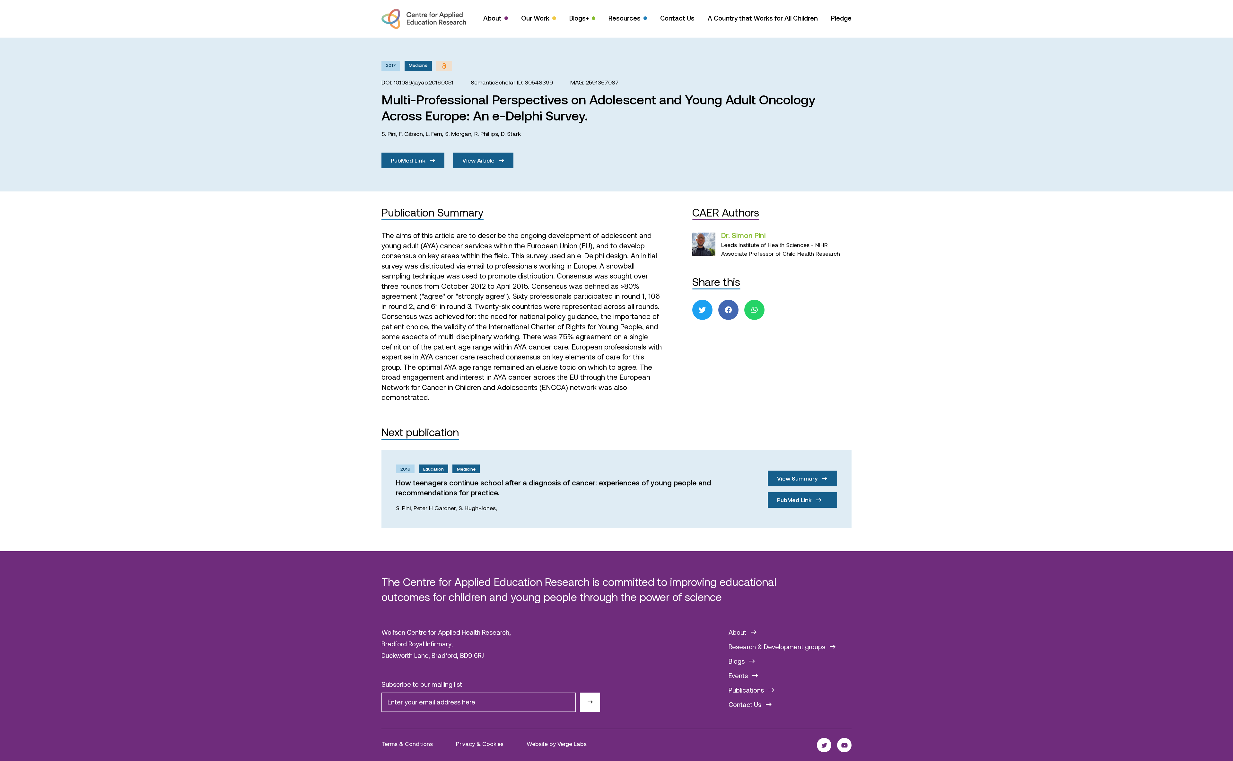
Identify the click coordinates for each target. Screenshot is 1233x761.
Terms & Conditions (407, 743)
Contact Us (677, 18)
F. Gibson (411, 133)
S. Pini (388, 133)
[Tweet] (702, 310)
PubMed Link (409, 160)
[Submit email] (590, 702)
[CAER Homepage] (423, 19)
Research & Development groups (778, 646)
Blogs (737, 661)
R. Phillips (486, 133)
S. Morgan (458, 133)
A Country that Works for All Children (763, 18)
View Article (479, 160)
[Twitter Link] (824, 745)
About (492, 18)
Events (739, 675)
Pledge (841, 18)
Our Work (535, 18)
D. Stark (511, 133)
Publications (747, 690)
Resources (624, 18)
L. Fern (434, 133)
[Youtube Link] (844, 745)
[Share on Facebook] (728, 310)
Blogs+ (579, 18)
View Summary (798, 478)
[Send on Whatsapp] (754, 310)
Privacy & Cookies (479, 743)
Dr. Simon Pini (743, 235)
